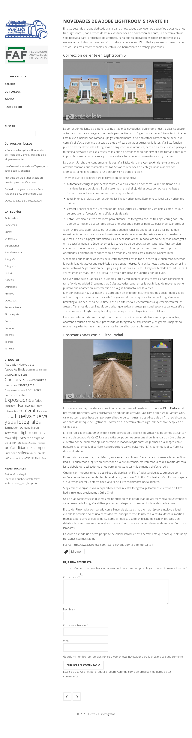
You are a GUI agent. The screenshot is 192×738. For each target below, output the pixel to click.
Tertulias (9, 348)
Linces (42, 433)
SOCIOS (9, 99)
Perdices (41, 443)
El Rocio (21, 390)
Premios (9, 293)
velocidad (34, 457)
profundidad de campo (25, 447)
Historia (9, 273)
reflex (22, 452)
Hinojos (43, 411)
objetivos (19, 437)
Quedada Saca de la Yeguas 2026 (23, 200)
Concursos (11, 225)
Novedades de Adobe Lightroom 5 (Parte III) (77, 696)
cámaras (39, 379)
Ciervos (8, 375)
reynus (31, 453)
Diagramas (11, 390)
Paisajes (31, 438)
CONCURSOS (13, 91)
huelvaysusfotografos (28, 479)
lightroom (29, 432)
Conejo (29, 380)
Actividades (11, 218)
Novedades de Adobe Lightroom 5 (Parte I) (67, 696)
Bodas (22, 369)
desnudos (11, 385)
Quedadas (10, 300)
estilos (23, 395)
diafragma (26, 385)
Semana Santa (13, 307)
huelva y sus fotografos (26, 419)
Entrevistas (11, 238)
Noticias (9, 280)
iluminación (11, 427)
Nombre (69, 609)
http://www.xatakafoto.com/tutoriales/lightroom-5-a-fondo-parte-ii (113, 544)
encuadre (33, 390)
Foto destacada (13, 252)
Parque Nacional (29, 443)
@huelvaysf (19, 474)
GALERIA (10, 84)
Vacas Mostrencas (18, 458)
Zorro (44, 458)
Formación (27, 405)
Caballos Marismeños (37, 369)
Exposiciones (12, 245)
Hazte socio (13, 107)
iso (21, 427)
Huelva (23, 416)
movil (8, 438)
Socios (8, 321)
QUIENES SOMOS (15, 76)
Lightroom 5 (76, 33)
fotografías (11, 411)
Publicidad (11, 453)
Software (10, 328)
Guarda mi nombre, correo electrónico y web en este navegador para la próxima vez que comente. (123, 656)
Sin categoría (12, 314)
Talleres (9, 334)
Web (66, 641)
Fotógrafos (10, 266)
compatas (19, 374)
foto (39, 406)
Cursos (8, 232)
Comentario (71, 577)
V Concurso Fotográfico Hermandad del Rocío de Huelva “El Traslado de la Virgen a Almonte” (25, 154)
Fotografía (10, 259)
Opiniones (10, 286)
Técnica (9, 341)
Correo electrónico (75, 625)
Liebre (18, 433)
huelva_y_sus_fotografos (24, 483)
